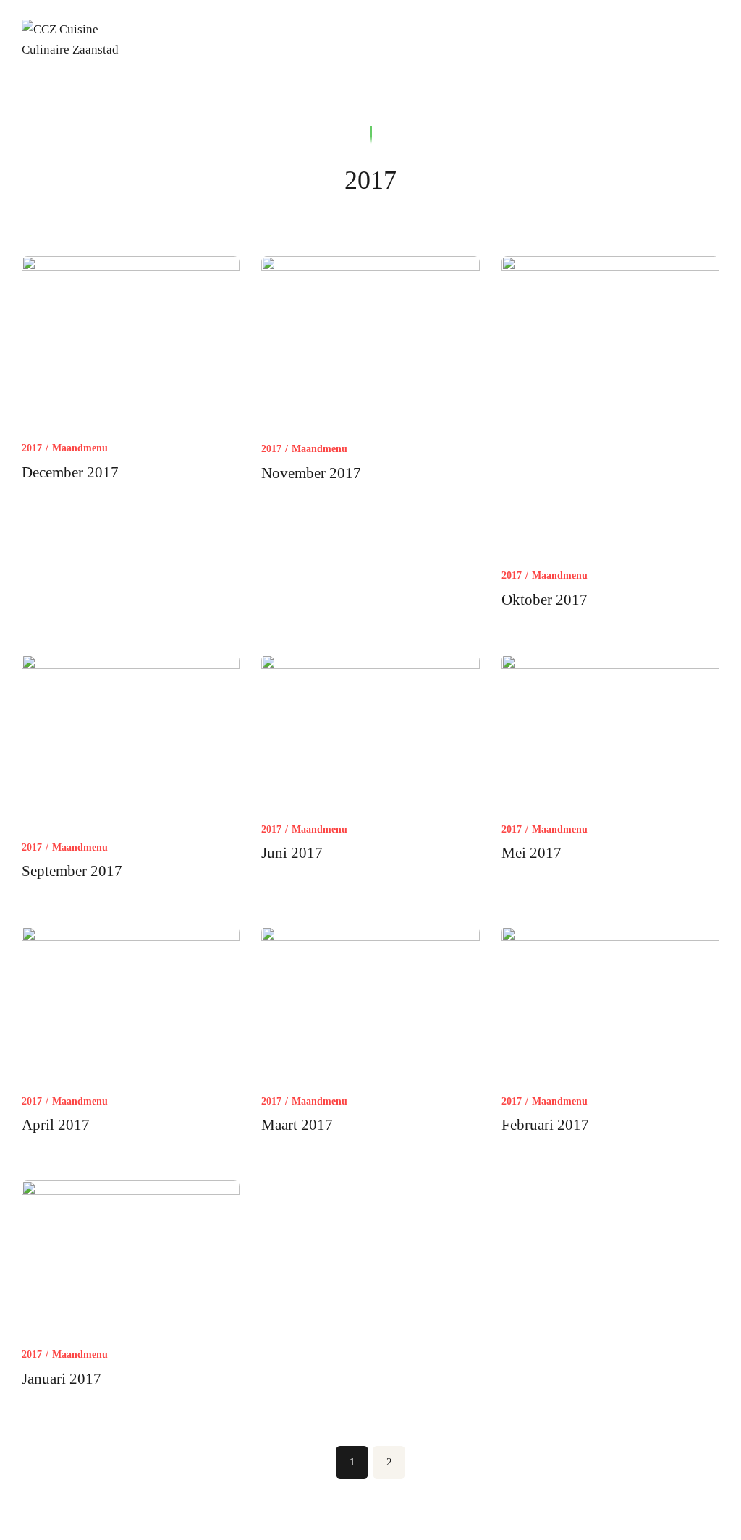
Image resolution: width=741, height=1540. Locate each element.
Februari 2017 (545, 1124)
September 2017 (72, 871)
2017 (32, 448)
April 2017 (56, 1124)
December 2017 (70, 472)
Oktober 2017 (544, 599)
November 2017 (311, 473)
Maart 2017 (297, 1124)
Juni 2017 (292, 853)
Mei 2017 (531, 853)
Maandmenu (80, 448)
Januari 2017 (61, 1378)
